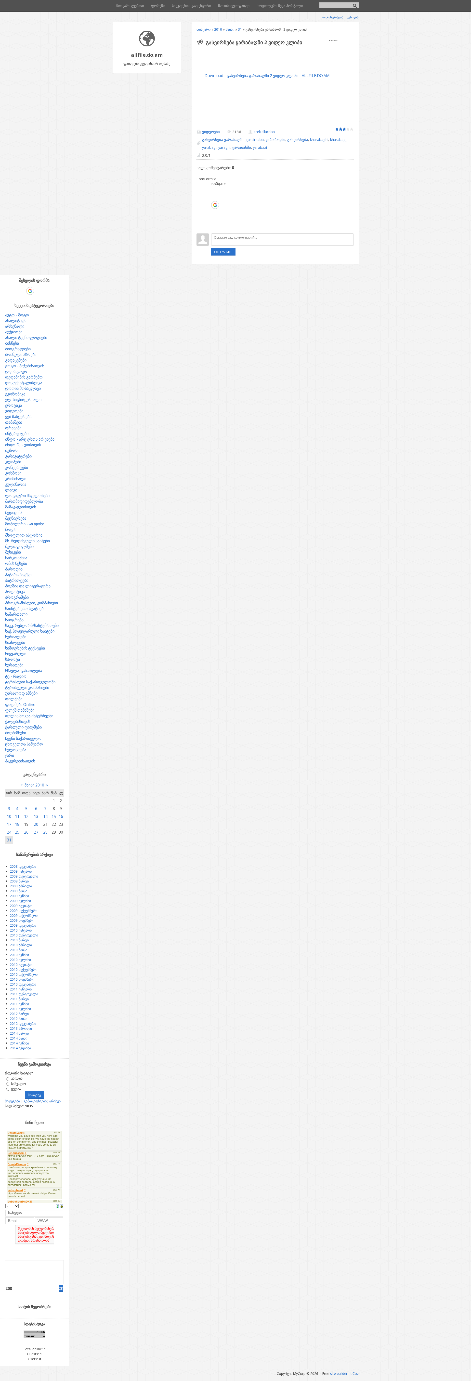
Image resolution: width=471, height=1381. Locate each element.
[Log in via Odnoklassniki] (215, 220)
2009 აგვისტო (21, 905)
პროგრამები (17, 597)
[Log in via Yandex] (215, 227)
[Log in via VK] (215, 212)
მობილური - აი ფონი (24, 524)
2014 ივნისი (19, 1043)
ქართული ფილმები (23, 727)
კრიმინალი (15, 478)
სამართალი (16, 614)
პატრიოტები (16, 580)
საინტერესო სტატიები (25, 608)
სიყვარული (15, 653)
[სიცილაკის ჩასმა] (61, 1206)
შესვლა (353, 17)
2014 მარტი (19, 1033)
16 (61, 816)
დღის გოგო (16, 371)
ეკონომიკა (15, 394)
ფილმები (13, 699)
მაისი (230, 29)
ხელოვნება (15, 749)
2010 (218, 29)
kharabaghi (319, 139)
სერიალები (15, 636)
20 (36, 824)
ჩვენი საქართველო (23, 738)
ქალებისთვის (17, 721)
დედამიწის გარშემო (24, 377)
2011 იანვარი (21, 989)
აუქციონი (13, 332)
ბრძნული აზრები (20, 354)
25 (17, 832)
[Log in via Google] (215, 205)
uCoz (355, 1373)
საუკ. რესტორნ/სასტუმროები (32, 625)
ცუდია (16, 1088)
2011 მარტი (19, 999)
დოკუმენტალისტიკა (23, 382)
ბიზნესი (12, 343)
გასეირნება (297, 139)
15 (54, 816)
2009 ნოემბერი (22, 920)
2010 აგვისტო (21, 964)
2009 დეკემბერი (23, 925)
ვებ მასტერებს (18, 416)
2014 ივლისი (20, 1048)
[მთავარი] (147, 45)
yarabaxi (260, 147)
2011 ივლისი (20, 1008)
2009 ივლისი (20, 900)
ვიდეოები (211, 131)
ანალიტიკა (15, 320)
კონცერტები (16, 467)
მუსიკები (13, 552)
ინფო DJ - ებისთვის (23, 444)
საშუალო (18, 1083)
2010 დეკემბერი (23, 984)
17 (9, 824)
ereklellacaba (264, 131)
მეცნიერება (15, 518)
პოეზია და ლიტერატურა (28, 586)
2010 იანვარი (21, 930)
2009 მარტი (19, 881)
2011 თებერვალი (24, 994)
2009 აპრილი (21, 886)
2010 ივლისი (20, 959)
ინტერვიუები (16, 433)
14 (45, 816)
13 (36, 816)
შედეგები (12, 1101)
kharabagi (338, 139)
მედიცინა (13, 512)
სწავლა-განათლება (23, 670)
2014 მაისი (18, 1038)
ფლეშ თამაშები (19, 710)
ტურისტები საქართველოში (30, 682)
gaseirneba (255, 139)
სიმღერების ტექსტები (25, 648)
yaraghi (224, 147)
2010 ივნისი (19, 954)
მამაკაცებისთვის (20, 507)
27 (36, 832)
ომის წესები (16, 563)
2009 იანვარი (21, 871)
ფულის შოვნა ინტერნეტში (29, 715)
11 (17, 816)
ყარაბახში (241, 147)
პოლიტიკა (15, 591)
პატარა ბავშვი (18, 574)
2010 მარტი (19, 940)
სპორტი (12, 659)
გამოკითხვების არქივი (42, 1101)
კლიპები (13, 461)
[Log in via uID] (215, 190)
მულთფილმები (19, 546)
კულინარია (15, 484)
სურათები (14, 665)
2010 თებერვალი (24, 935)
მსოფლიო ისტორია (23, 535)
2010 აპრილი (21, 945)
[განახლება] (57, 1206)
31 (240, 29)
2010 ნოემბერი (22, 979)
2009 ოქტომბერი (24, 915)
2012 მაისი (18, 1018)
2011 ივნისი (19, 1004)
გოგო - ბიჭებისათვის (24, 365)
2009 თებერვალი (24, 876)
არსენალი (14, 326)
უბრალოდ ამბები (21, 693)
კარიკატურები (18, 456)
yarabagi (209, 147)
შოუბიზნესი (15, 732)
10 (9, 816)
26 (26, 832)
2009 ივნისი (19, 896)
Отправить (223, 252)
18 (17, 824)
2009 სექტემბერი (23, 910)
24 (9, 832)
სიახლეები (15, 642)
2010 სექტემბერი (23, 969)
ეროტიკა (13, 405)
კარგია (17, 1078)
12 (26, 816)
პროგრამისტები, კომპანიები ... (33, 603)
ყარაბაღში (275, 139)
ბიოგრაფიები (18, 349)
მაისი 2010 (34, 785)
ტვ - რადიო (15, 676)
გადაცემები (15, 360)
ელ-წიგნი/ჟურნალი (23, 399)
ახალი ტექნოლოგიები (26, 337)
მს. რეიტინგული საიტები (27, 540)
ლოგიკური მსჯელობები (27, 495)
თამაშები (13, 422)
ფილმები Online (20, 704)
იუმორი (12, 450)
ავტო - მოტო (17, 315)
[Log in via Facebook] (215, 197)
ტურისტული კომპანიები (27, 687)
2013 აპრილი (21, 1028)
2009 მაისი (18, 891)
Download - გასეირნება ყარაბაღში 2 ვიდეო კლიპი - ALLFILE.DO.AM (267, 75)
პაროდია (14, 569)
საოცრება (14, 620)
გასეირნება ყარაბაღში (223, 139)
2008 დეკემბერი (23, 866)
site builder (338, 1373)
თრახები (13, 428)
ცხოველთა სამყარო (24, 744)
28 (45, 832)
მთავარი (203, 29)
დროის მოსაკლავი (23, 388)
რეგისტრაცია (332, 17)
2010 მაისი (18, 950)
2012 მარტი (19, 1013)
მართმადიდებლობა (24, 501)
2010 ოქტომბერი (24, 974)
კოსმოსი (13, 473)
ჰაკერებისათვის (20, 761)
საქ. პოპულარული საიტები (29, 631)
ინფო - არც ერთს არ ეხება (29, 439)
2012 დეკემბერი (23, 1023)
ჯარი (9, 755)
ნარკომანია (16, 557)
